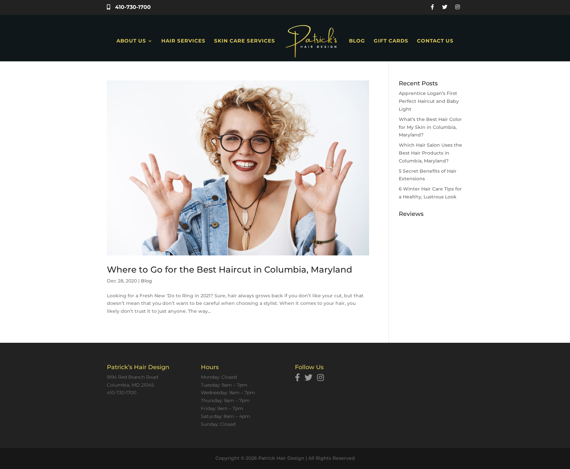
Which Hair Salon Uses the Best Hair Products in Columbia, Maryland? (430, 153)
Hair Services (183, 41)
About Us (131, 41)
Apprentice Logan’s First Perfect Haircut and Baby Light (429, 101)
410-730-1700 (132, 7)
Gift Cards (391, 41)
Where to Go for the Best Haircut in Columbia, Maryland (229, 269)
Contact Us (435, 41)
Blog (357, 41)
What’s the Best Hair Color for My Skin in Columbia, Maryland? (430, 127)
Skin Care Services (244, 41)
